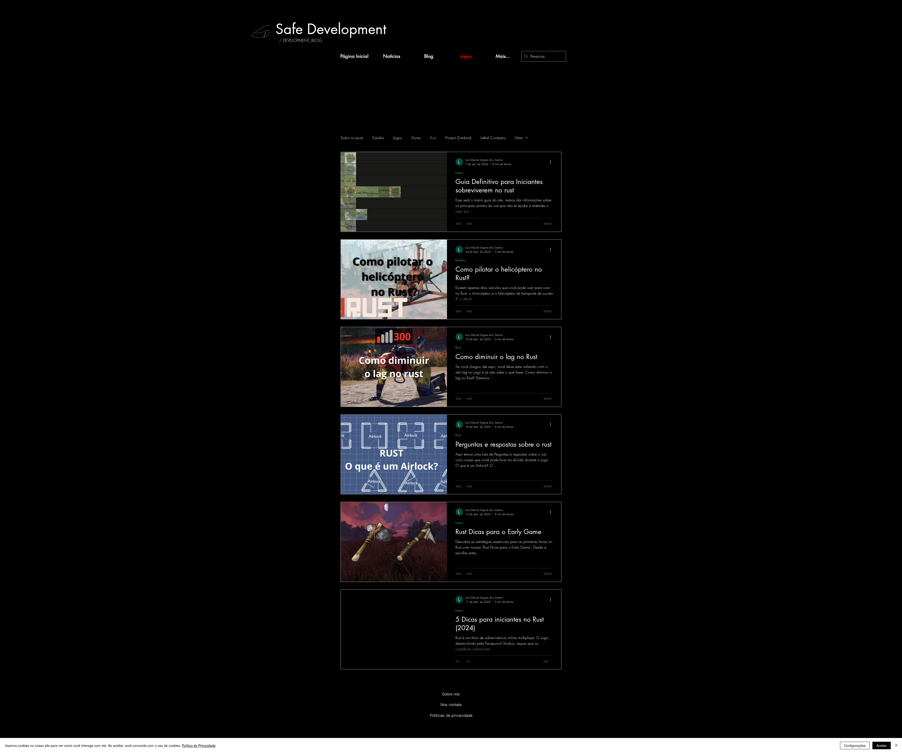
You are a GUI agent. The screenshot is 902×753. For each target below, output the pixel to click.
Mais (519, 137)
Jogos (397, 137)
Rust (433, 137)
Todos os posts (352, 137)
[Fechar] (896, 745)
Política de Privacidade (199, 745)
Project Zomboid (458, 137)
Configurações (855, 745)
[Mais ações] (552, 162)
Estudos (378, 137)
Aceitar (881, 745)
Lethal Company (493, 137)
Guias (416, 137)
